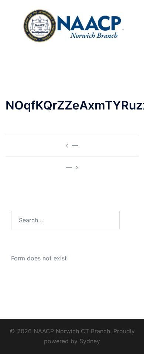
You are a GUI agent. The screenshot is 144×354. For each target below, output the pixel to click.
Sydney (89, 341)
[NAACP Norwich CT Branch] (72, 25)
